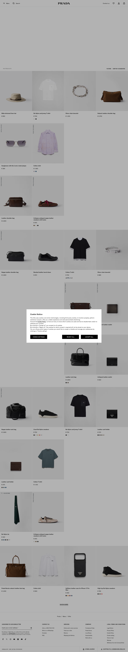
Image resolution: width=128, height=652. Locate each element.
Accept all (89, 337)
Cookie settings (39, 337)
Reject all (70, 337)
